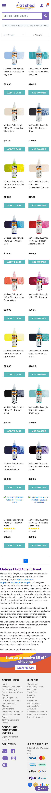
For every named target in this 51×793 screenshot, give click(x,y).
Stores (5, 695)
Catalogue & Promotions (12, 711)
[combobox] (25, 16)
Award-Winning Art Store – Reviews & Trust (12, 690)
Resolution (32, 700)
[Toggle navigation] (4, 5)
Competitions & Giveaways (8, 704)
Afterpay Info (33, 706)
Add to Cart (14, 93)
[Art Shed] (25, 5)
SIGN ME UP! (25, 668)
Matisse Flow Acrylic (20, 582)
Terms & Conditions (10, 720)
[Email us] (6, 752)
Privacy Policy (33, 748)
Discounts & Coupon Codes (11, 715)
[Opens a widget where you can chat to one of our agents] (42, 789)
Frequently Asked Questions (35, 688)
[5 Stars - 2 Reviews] (14, 528)
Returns (30, 698)
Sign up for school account (10, 738)
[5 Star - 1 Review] (39, 528)
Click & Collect (33, 703)
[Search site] (45, 16)
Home (4, 684)
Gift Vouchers (8, 709)
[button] (13, 35)
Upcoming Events (9, 698)
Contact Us (32, 684)
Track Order (32, 692)
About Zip (31, 709)
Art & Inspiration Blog (11, 700)
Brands (5, 723)
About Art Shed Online (12, 687)
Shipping (31, 695)
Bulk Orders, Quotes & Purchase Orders (37, 715)
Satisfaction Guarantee (37, 711)
